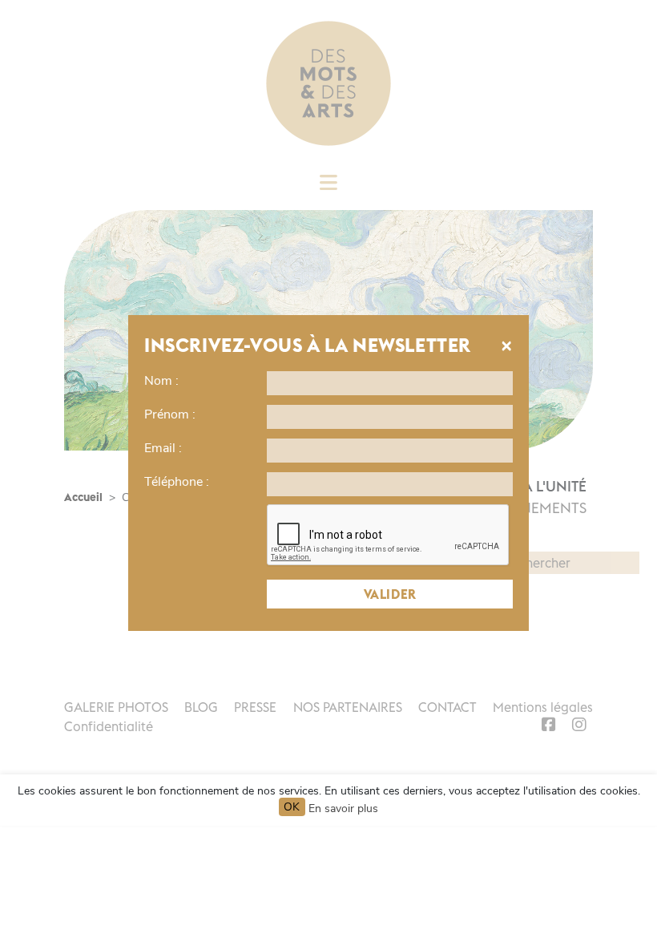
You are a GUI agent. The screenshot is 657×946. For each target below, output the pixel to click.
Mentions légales (543, 707)
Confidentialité (108, 726)
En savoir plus (343, 808)
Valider (390, 594)
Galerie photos (116, 707)
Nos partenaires (347, 707)
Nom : (161, 381)
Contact (447, 707)
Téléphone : (176, 482)
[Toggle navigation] (328, 188)
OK (292, 807)
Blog (201, 707)
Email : (163, 448)
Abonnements (532, 508)
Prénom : (169, 414)
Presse (255, 707)
